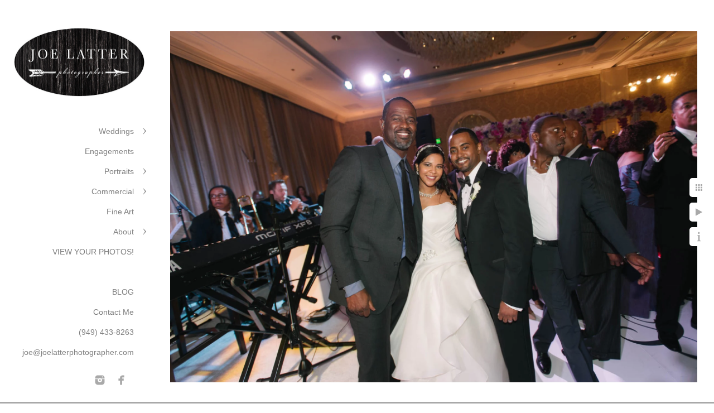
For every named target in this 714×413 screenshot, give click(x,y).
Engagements (109, 151)
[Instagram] (99, 380)
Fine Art (120, 211)
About (123, 231)
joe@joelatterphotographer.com (78, 352)
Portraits (119, 171)
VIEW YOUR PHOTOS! (93, 251)
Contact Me (113, 312)
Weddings (116, 131)
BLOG (123, 291)
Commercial (112, 191)
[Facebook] (121, 380)
